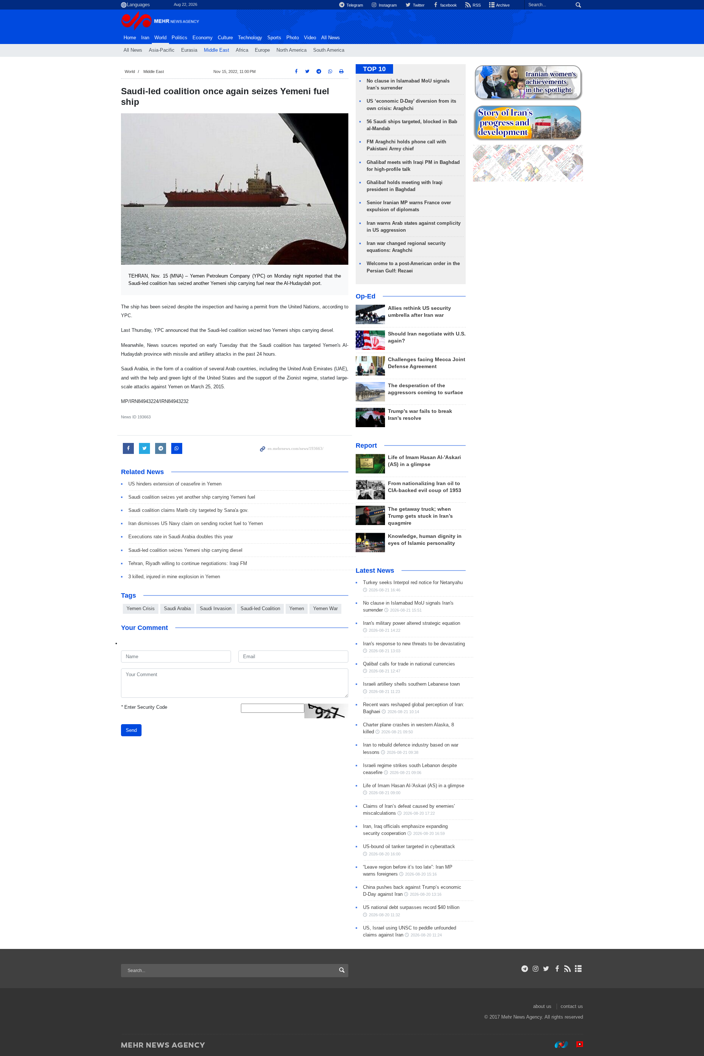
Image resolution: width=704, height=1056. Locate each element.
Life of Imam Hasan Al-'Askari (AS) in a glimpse (413, 785)
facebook (448, 5)
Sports (274, 37)
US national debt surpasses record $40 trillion (411, 907)
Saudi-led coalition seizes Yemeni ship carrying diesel (185, 550)
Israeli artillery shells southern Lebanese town (411, 684)
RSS (476, 5)
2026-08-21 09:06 (405, 772)
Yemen (296, 608)
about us (542, 1006)
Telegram (354, 5)
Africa (242, 50)
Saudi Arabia (177, 608)
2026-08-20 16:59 (429, 833)
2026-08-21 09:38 (402, 752)
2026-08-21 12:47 (384, 671)
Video (310, 37)
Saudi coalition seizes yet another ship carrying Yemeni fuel (191, 497)
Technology (250, 37)
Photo (292, 37)
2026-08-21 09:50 (397, 732)
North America (291, 50)
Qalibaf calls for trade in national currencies (409, 664)
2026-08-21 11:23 (384, 691)
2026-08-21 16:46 (384, 590)
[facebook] (556, 968)
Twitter (418, 5)
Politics (179, 37)
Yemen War (325, 608)
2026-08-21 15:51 (406, 610)
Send (131, 730)
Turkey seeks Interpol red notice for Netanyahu (413, 582)
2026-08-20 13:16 (425, 894)
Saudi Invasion (215, 608)
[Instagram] (535, 968)
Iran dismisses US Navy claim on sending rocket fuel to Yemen (195, 523)
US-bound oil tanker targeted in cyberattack (409, 846)
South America (328, 50)
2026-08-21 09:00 (384, 793)
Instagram (387, 5)
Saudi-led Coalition (260, 608)
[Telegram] (524, 968)
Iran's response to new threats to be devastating (414, 643)
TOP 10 (374, 69)
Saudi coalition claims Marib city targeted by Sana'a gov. (188, 510)
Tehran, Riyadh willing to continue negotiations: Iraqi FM (187, 563)
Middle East (216, 50)
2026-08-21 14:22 (384, 630)
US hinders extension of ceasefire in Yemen (174, 484)
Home (130, 37)
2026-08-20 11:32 (384, 915)
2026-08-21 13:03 (384, 651)
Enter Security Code (144, 707)
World (160, 37)
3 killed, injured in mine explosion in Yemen (174, 576)
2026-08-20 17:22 (419, 813)
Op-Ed (365, 296)
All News (133, 50)
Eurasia (189, 50)
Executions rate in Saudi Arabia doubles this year (180, 536)
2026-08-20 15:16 (421, 874)
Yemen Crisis (140, 608)
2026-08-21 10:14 (403, 712)
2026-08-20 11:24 (426, 935)
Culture (225, 37)
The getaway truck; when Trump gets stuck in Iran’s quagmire (420, 516)
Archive (502, 5)
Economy (202, 37)
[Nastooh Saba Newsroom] (557, 1044)
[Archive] (578, 968)
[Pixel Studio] (576, 1044)
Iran (145, 37)
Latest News (375, 570)
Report (366, 445)
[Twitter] (546, 968)
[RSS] (567, 968)
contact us (572, 1006)
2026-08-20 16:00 (384, 854)
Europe (262, 50)
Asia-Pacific (162, 50)
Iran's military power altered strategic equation (411, 623)
